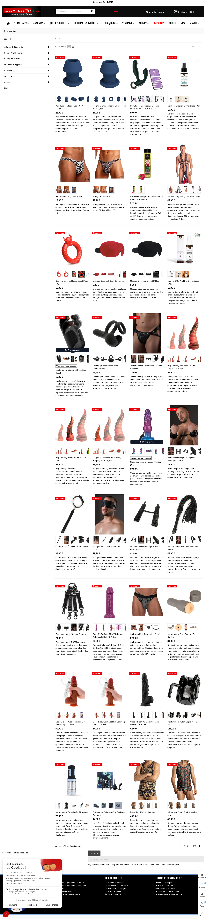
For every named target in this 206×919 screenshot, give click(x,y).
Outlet (172, 23)
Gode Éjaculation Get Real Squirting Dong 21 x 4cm (109, 723)
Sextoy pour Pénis (12, 59)
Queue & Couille (58, 23)
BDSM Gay (9, 70)
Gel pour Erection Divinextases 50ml (183, 106)
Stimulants (20, 23)
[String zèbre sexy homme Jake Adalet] (72, 164)
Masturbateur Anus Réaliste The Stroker (181, 635)
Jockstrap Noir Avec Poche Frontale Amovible (146, 367)
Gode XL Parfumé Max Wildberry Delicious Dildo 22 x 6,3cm (107, 635)
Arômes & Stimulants (13, 47)
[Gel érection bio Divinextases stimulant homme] (184, 73)
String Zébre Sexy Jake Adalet (68, 196)
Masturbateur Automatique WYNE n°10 (182, 723)
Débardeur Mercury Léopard (143, 812)
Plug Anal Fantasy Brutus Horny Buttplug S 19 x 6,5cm (107, 459)
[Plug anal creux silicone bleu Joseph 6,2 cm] (109, 73)
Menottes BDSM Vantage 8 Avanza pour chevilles (145, 548)
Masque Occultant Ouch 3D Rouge (108, 281)
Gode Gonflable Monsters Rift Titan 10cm (145, 463)
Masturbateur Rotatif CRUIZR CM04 (71, 812)
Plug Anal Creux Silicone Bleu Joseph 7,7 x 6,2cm (109, 107)
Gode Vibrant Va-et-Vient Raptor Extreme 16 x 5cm (144, 723)
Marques (194, 23)
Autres (143, 23)
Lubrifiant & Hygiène (85, 23)
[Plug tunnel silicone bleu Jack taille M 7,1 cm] (72, 73)
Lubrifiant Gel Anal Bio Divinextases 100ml (183, 282)
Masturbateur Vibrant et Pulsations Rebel (70, 371)
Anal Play (38, 23)
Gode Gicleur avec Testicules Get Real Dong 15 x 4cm (70, 723)
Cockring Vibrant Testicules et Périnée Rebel (106, 367)
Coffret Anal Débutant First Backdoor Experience (109, 813)
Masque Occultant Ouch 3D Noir (144, 281)
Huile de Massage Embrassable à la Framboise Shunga (146, 197)
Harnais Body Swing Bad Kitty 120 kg (184, 196)
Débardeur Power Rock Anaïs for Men (182, 813)
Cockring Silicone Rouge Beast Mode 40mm (71, 282)
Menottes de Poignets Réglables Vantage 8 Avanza (181, 459)
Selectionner (60, 46)
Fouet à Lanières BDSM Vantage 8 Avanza (182, 548)
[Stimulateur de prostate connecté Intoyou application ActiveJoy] (147, 73)
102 (194, 846)
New (183, 23)
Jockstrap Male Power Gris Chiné (145, 634)
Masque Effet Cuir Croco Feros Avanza (106, 548)
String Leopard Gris (101, 196)
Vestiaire (127, 23)
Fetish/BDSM (109, 23)
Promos (160, 23)
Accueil (7, 39)
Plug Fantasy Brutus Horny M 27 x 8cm (70, 459)
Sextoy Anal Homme (13, 53)
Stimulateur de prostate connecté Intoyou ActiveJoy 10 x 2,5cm (145, 107)
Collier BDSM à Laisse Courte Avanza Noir (72, 548)
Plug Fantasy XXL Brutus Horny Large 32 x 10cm (181, 367)
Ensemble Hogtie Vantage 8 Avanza (71, 634)
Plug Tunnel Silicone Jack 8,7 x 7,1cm (69, 107)
